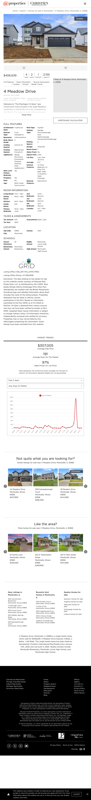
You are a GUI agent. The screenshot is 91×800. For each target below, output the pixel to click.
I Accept (76, 794)
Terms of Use (79, 691)
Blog (45, 695)
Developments (49, 688)
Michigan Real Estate (14, 686)
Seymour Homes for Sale (73, 599)
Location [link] (16, 84)
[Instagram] (21, 747)
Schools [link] (26, 84)
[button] (70, 95)
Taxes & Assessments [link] (41, 82)
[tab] (45, 338)
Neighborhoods (50, 686)
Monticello (12, 100)
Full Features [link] (9, 82)
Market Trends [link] (36, 84)
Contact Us (78, 686)
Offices (76, 679)
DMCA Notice (79, 693)
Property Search (50, 684)
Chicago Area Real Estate (16, 682)
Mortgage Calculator (70, 120)
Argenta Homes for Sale (73, 602)
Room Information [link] (24, 82)
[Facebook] (9, 747)
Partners (47, 693)
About (46, 682)
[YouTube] (26, 747)
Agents (77, 682)
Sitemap (74, 749)
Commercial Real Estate (15, 679)
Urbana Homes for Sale (73, 614)
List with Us (78, 684)
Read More (26, 115)
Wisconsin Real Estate (14, 688)
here (25, 797)
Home (46, 679)
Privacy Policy (79, 688)
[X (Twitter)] (15, 747)
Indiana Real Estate (13, 684)
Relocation (48, 691)
